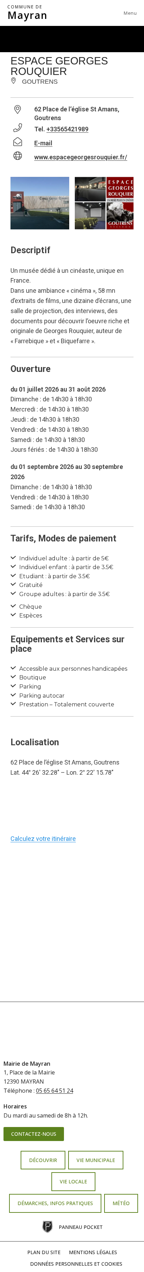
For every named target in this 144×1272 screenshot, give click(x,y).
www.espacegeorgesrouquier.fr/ (80, 157)
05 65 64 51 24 (54, 1090)
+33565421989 (67, 129)
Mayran (27, 13)
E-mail (43, 143)
